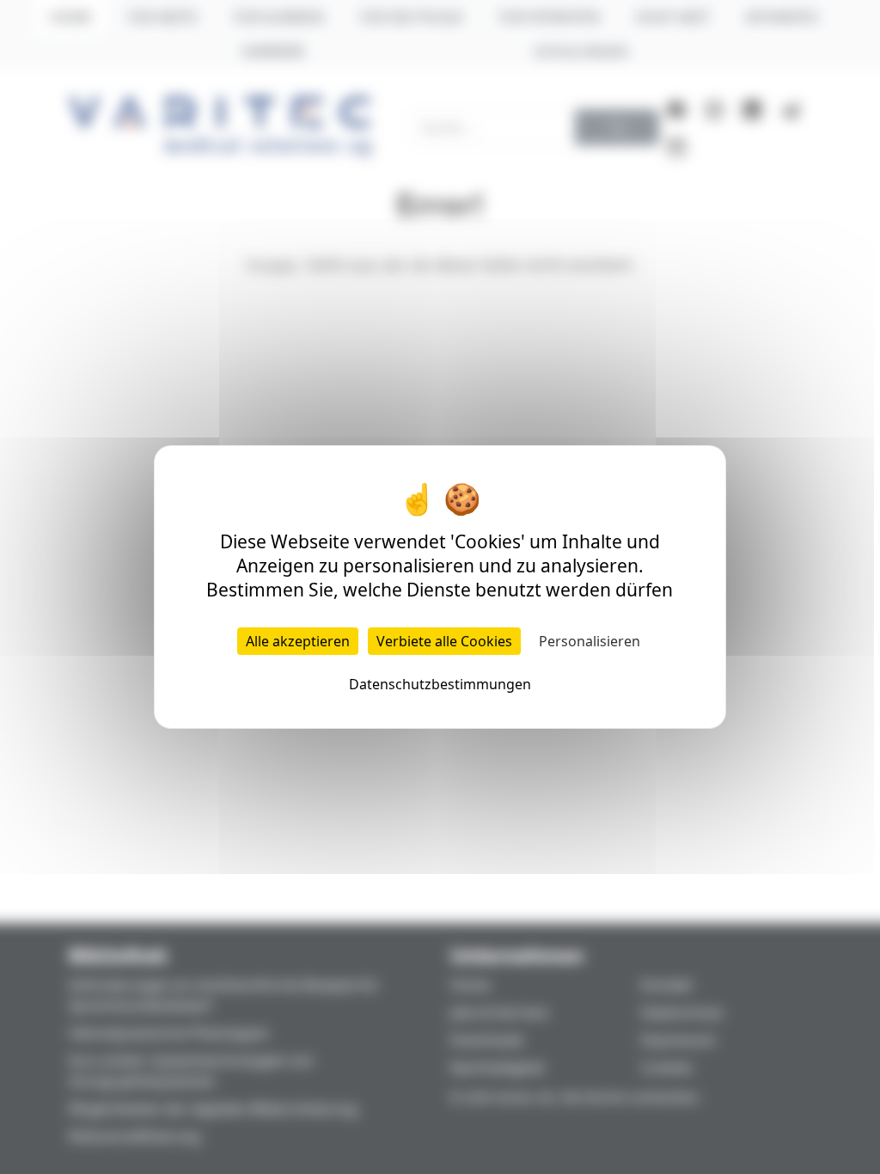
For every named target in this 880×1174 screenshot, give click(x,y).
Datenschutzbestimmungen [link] (440, 684)
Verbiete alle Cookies (444, 641)
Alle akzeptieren (298, 641)
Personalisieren (589, 641)
